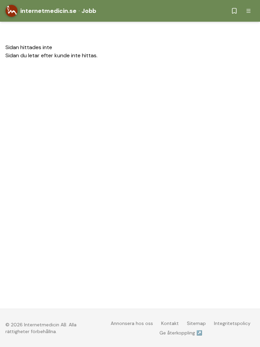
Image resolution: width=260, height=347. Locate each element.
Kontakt (170, 323)
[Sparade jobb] (234, 11)
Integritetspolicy (232, 323)
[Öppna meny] (248, 11)
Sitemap (196, 323)
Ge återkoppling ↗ (180, 333)
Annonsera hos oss (132, 323)
